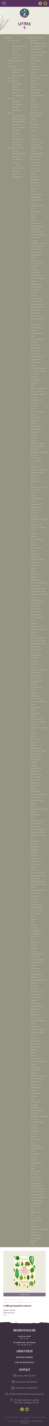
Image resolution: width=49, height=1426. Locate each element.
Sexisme (34, 1105)
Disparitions (35, 359)
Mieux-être (35, 815)
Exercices (34, 475)
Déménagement (37, 307)
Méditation (35, 791)
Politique (34, 928)
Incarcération (36, 649)
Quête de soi (35, 977)
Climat (33, 217)
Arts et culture (14, 40)
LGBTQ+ (33, 710)
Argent (33, 130)
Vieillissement (36, 1221)
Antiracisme (35, 116)
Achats (33, 58)
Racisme (34, 983)
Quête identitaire (37, 980)
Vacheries (34, 1206)
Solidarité (34, 1113)
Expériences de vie (38, 487)
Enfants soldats (37, 444)
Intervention (35, 673)
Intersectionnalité (38, 670)
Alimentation (36, 90)
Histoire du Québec (38, 594)
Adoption (34, 69)
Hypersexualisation (38, 629)
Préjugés (34, 948)
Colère (33, 220)
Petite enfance (18, 75)
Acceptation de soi (38, 43)
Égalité (33, 423)
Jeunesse (12, 67)
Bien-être (34, 177)
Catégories (8, 38)
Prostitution (35, 963)
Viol (32, 1224)
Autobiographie (37, 154)
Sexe (32, 1099)
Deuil (32, 336)
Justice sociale (18, 168)
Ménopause (35, 797)
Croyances (35, 290)
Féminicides (35, 504)
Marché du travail (38, 751)
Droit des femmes (38, 394)
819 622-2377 (32, 1388)
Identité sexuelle (37, 641)
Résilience (35, 1044)
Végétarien (35, 1212)
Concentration (36, 232)
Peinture (34, 899)
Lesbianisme (35, 707)
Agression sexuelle (38, 75)
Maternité (34, 771)
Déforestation (36, 304)
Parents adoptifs (37, 884)
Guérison (34, 565)
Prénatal (34, 951)
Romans (11, 98)
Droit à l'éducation (38, 388)
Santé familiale (37, 1079)
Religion (33, 1038)
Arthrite (33, 136)
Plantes (33, 919)
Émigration (35, 429)
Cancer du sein (37, 194)
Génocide (34, 545)
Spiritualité (17, 177)
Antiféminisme (36, 113)
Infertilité (34, 658)
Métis (32, 806)
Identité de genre (38, 638)
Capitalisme (35, 197)
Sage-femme (35, 1070)
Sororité (34, 1137)
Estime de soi (36, 467)
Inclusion (34, 652)
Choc (32, 209)
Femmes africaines (38, 519)
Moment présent (37, 832)
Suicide (33, 1157)
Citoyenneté (35, 212)
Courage (34, 270)
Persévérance (36, 905)
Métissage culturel (38, 809)
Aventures (34, 168)
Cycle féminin (36, 301)
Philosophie (35, 913)
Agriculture (35, 78)
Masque (33, 765)
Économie (34, 406)
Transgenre (35, 1177)
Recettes (34, 989)
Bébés (33, 174)
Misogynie (34, 826)
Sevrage (34, 1096)
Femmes (34, 516)
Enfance (15, 72)
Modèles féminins (38, 829)
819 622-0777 (30, 1376)
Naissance (35, 858)
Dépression (35, 327)
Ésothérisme (17, 159)
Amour (33, 101)
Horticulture (35, 609)
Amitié (33, 98)
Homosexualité (37, 603)
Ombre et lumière (38, 873)
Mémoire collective (38, 794)
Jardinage (34, 696)
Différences (35, 348)
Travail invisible (37, 1195)
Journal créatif (36, 699)
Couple (33, 267)
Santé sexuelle (18, 127)
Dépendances (36, 325)
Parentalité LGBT (37, 881)
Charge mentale (37, 206)
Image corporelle (37, 644)
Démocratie (35, 310)
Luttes (33, 731)
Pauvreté (34, 896)
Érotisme (34, 455)
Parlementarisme (37, 890)
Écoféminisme (36, 400)
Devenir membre (24, 1357)
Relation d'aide (37, 1006)
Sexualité (34, 1108)
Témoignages (18, 96)
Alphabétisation (37, 96)
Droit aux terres (37, 391)
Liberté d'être (36, 719)
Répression (35, 1041)
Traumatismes (36, 1186)
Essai (19, 165)
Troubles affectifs (38, 1198)
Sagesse (34, 1073)
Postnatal (34, 937)
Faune (33, 502)
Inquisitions (35, 664)
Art (31, 133)
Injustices (34, 661)
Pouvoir (33, 939)
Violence (34, 1226)
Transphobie (35, 1183)
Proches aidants (37, 960)
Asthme (33, 151)
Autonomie (35, 159)
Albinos (33, 81)
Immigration (35, 647)
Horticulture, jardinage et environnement (37, 615)
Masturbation (36, 768)
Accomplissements (38, 52)
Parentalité (35, 879)
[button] (4, 3)
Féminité (34, 513)
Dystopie (34, 397)
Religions (16, 171)
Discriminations (37, 356)
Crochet (33, 281)
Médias (33, 789)
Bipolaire (34, 183)
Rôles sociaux (36, 1058)
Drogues (34, 383)
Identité (33, 635)
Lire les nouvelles (24, 1362)
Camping (34, 188)
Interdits (34, 667)
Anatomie (34, 107)
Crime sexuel (36, 275)
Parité (33, 887)
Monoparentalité (37, 835)
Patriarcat (34, 893)
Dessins (33, 330)
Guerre (33, 568)
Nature (33, 867)
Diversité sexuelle (38, 368)
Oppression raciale (38, 876)
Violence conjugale (38, 1229)
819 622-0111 (32, 1382)
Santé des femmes (38, 1076)
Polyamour (35, 931)
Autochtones (36, 156)
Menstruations (36, 800)
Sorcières (34, 1134)
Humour (33, 620)
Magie (33, 734)
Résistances (35, 1047)
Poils (32, 922)
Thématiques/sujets (35, 38)
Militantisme (35, 823)
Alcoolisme (35, 84)
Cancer (33, 191)
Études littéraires (38, 473)
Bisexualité (35, 185)
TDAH (32, 1169)
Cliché (33, 214)
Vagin (32, 1209)
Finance (33, 533)
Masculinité (35, 757)
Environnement (37, 446)
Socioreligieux (36, 1111)
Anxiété (33, 119)
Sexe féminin (36, 1102)
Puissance (34, 968)
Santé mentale (18, 116)
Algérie (33, 87)
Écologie (34, 403)
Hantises (34, 577)
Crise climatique (37, 278)
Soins (14, 136)
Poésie (15, 58)
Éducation (16, 156)
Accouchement (37, 55)
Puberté (33, 966)
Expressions (35, 490)
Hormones (34, 606)
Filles (32, 531)
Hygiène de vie (36, 626)
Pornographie (36, 934)
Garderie (34, 536)
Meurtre (33, 812)
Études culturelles (38, 470)
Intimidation (35, 681)
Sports (33, 1142)
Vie (31, 1215)
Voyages (34, 1241)
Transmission (36, 1180)
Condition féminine (38, 235)
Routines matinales (38, 1061)
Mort (32, 838)
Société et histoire (16, 148)
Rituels (33, 1055)
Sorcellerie (35, 1131)
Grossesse (35, 562)
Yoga (32, 1244)
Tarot (32, 1166)
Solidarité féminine (38, 1116)
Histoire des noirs (38, 591)
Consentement (36, 246)
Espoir (33, 464)
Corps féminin (36, 261)
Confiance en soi (37, 243)
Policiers (34, 925)
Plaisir (33, 916)
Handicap (34, 574)
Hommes (34, 597)
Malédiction (35, 748)
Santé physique (19, 119)
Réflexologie (35, 997)
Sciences (34, 1084)
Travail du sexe (37, 1192)
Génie (32, 542)
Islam (32, 690)
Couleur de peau (37, 264)
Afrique (33, 72)
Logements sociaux (38, 728)
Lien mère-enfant (38, 722)
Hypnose (34, 632)
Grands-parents (37, 560)
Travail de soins (37, 1189)
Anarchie (34, 104)
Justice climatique (38, 702)
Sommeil (34, 1128)
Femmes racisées (38, 528)
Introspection (36, 687)
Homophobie (35, 600)
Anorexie (34, 110)
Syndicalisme (36, 1163)
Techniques (35, 1171)
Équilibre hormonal (38, 452)
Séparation (35, 1093)
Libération (34, 713)
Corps (33, 258)
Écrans (33, 409)
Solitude (34, 1125)
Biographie (17, 84)
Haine (32, 571)
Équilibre (34, 449)
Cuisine (33, 293)
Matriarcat (35, 780)
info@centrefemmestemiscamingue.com (26, 1394)
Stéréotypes (35, 1145)
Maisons (34, 736)
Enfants (33, 441)
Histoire (15, 162)
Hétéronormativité (38, 583)
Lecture (33, 705)
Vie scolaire (35, 1218)
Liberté (33, 716)
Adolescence (18, 69)
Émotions (34, 432)
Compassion (35, 229)
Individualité (35, 655)
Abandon (34, 40)
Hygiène (33, 623)
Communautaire (37, 226)
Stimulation (35, 1154)
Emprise (33, 435)
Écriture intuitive (37, 412)
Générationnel (36, 539)
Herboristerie (36, 580)
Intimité (33, 684)
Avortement (35, 171)
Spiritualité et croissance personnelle (18, 142)
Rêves (33, 1053)
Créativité (34, 272)
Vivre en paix (36, 1238)
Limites (33, 725)
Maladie (33, 745)
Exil (31, 484)
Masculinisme (36, 754)
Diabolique (35, 345)
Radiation (34, 986)
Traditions (34, 1174)
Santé (10, 113)
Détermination (36, 333)
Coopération (35, 255)
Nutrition (34, 870)
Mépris (33, 803)
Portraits (16, 87)
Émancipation (36, 426)
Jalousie (34, 693)
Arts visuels (17, 55)
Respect (34, 1050)
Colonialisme (36, 223)
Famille (33, 493)
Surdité (33, 1160)
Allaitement (35, 93)
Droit (32, 385)
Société (15, 174)
